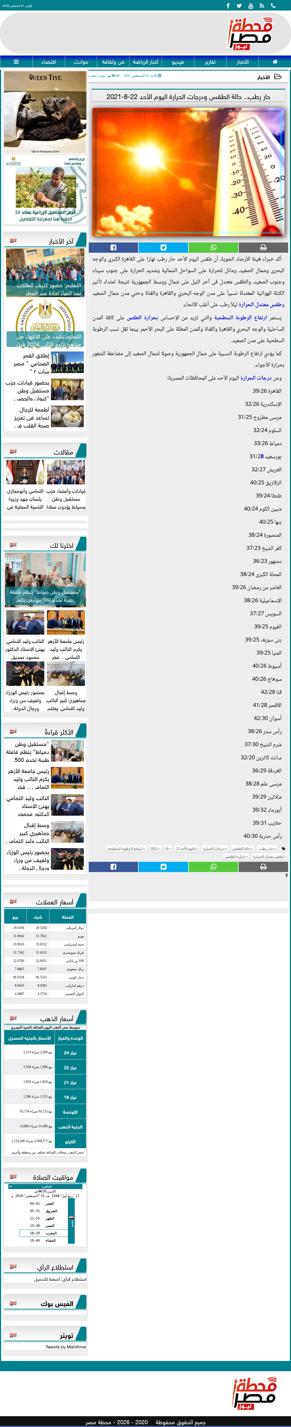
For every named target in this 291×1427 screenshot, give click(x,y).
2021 (154, 849)
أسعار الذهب (56, 1017)
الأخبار (263, 76)
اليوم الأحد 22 (185, 849)
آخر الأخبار (61, 240)
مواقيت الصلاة (53, 1176)
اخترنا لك (61, 544)
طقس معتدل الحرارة (260, 305)
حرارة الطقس (142, 318)
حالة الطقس (241, 849)
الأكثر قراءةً (59, 731)
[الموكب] (45, 112)
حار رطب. (266, 849)
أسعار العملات (54, 901)
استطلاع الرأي (55, 1266)
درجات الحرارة (256, 378)
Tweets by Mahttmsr (65, 1346)
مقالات (63, 451)
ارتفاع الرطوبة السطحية (240, 318)
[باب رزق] (45, 189)
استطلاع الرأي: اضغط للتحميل (60, 1278)
